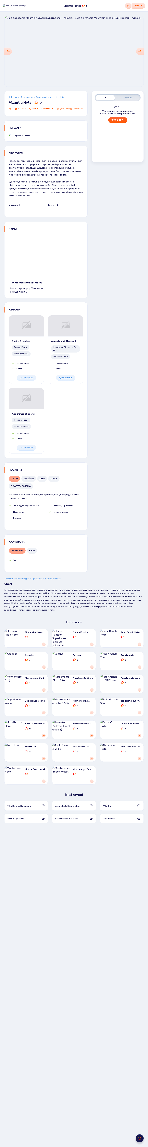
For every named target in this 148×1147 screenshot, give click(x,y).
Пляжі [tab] (14, 478)
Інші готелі (74, 794)
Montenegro (26, 97)
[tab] (105, 97)
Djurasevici (41, 97)
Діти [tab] (42, 478)
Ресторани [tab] (17, 550)
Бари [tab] (32, 550)
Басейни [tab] (29, 478)
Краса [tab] (53, 478)
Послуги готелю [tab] (21, 486)
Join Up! (13, 97)
